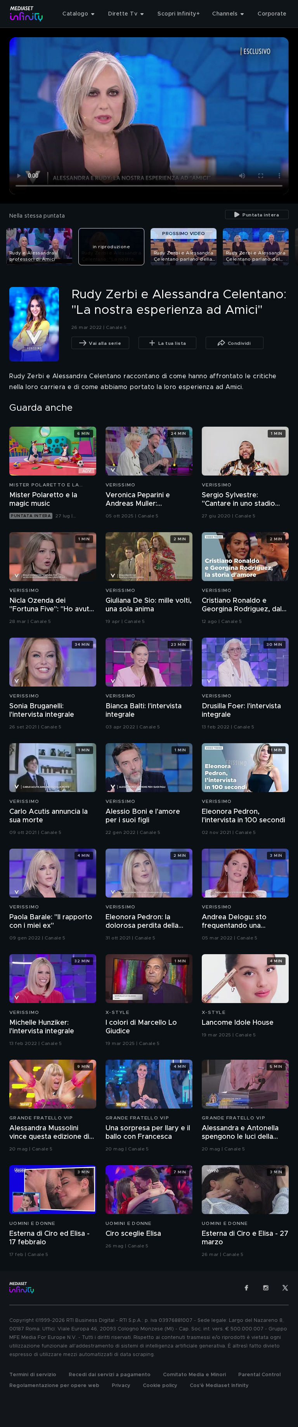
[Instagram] (265, 1287)
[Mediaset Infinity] (26, 14)
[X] (285, 1287)
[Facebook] (246, 1287)
